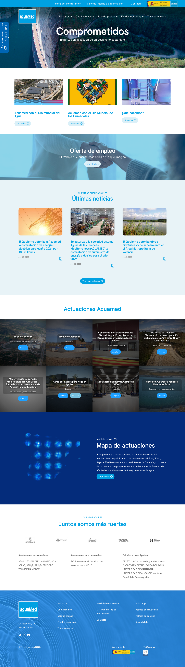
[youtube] (28, 635)
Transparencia (65, 628)
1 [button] (90, 61)
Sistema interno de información (105, 3)
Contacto (101, 619)
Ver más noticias (91, 280)
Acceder (21, 123)
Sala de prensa (65, 615)
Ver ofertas (92, 164)
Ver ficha (75, 395)
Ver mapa (104, 476)
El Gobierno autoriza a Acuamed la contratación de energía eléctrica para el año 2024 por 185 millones (39, 247)
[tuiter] (19, 635)
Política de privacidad (147, 609)
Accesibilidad (142, 622)
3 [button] (95, 61)
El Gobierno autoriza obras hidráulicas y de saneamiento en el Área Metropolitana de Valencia (143, 247)
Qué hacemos (65, 609)
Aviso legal (141, 603)
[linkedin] (24, 635)
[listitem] (67, 3)
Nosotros (62, 603)
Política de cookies (145, 615)
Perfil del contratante (108, 603)
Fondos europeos (67, 622)
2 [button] (92, 61)
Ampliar (23, 348)
